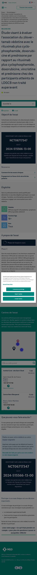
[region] (18, 287)
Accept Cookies (18, 299)
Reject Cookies (18, 294)
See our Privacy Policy (8, 283)
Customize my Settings (18, 289)
